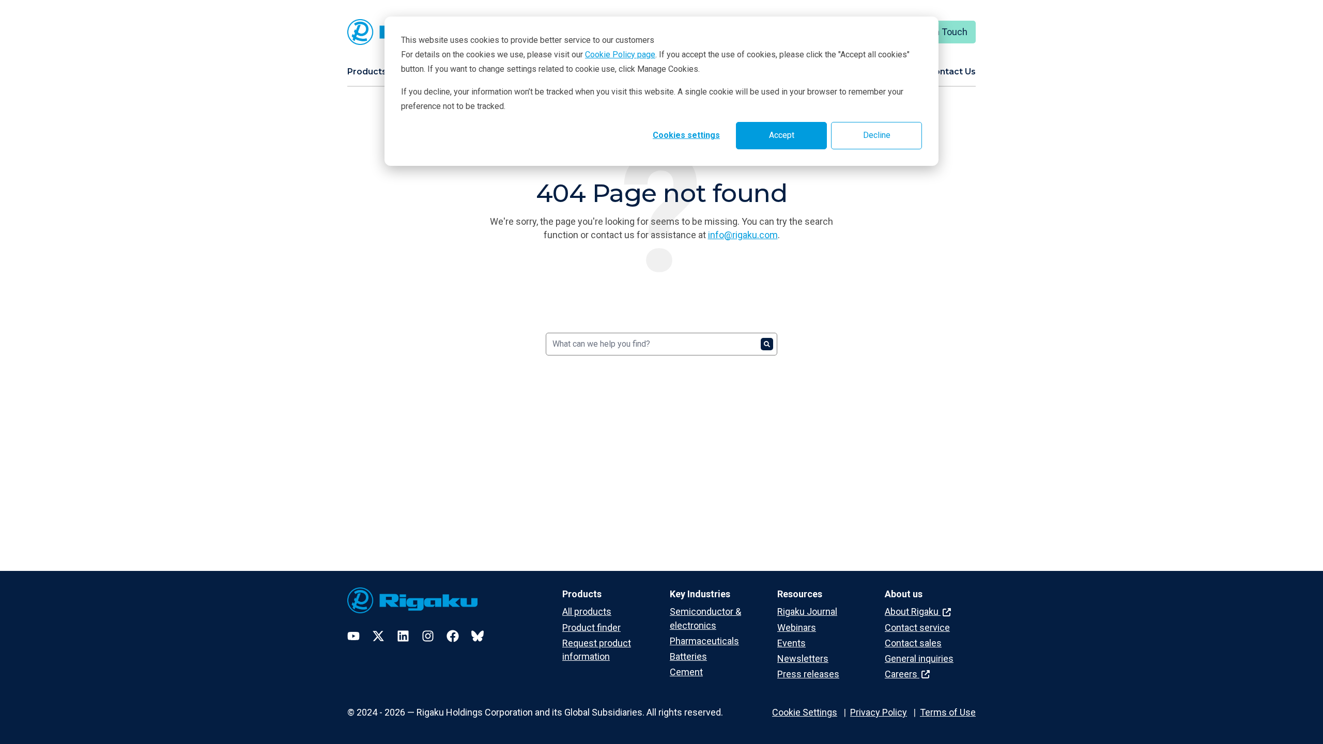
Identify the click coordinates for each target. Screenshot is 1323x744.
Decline (876, 135)
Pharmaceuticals (704, 641)
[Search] (767, 344)
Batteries (688, 656)
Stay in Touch (939, 31)
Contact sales (913, 643)
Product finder (591, 627)
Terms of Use (948, 712)
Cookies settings (686, 135)
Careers (902, 674)
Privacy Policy (878, 712)
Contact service (917, 627)
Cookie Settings (804, 712)
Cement (686, 672)
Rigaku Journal (807, 611)
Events (791, 643)
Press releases (808, 674)
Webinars (796, 627)
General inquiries (919, 658)
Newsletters (802, 658)
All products (586, 611)
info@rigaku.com (743, 234)
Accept (781, 135)
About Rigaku (913, 611)
